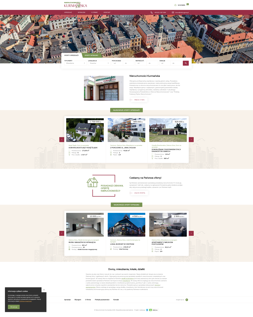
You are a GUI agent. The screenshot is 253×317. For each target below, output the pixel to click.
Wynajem (81, 12)
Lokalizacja (92, 61)
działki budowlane (127, 278)
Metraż (140, 61)
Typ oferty (68, 61)
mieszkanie (126, 281)
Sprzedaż (68, 12)
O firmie (94, 12)
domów (157, 285)
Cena (162, 61)
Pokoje (116, 61)
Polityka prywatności (102, 300)
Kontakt (107, 12)
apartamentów (90, 287)
